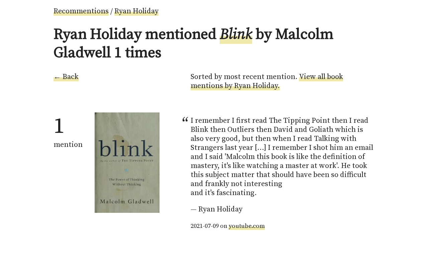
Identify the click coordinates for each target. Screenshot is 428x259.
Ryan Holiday (136, 11)
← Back (66, 76)
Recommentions (81, 11)
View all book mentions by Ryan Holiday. (267, 81)
